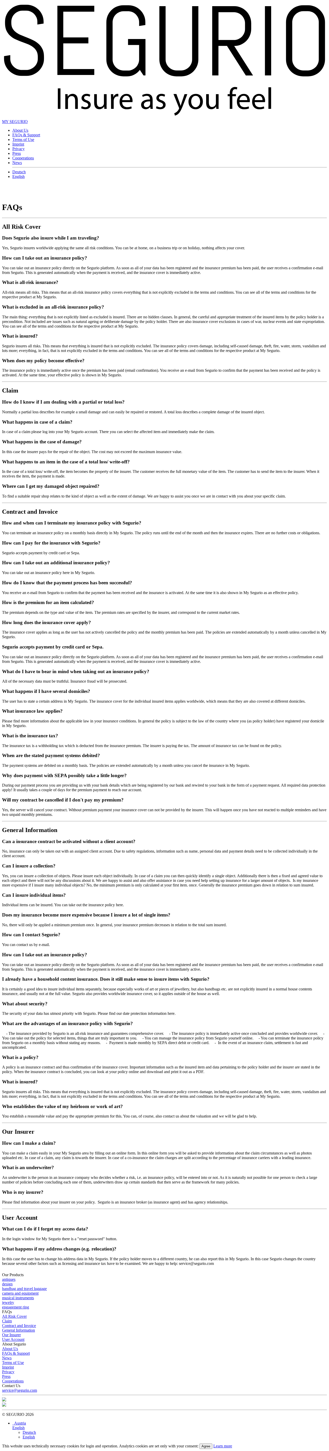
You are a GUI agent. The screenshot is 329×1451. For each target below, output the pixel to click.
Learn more (222, 1446)
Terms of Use (23, 139)
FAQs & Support (26, 135)
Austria (19, 1423)
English (18, 176)
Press (16, 153)
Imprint (18, 144)
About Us (20, 130)
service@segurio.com (19, 1390)
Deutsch (19, 172)
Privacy (18, 149)
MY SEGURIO (15, 121)
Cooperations (23, 158)
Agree (206, 1446)
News (17, 162)
